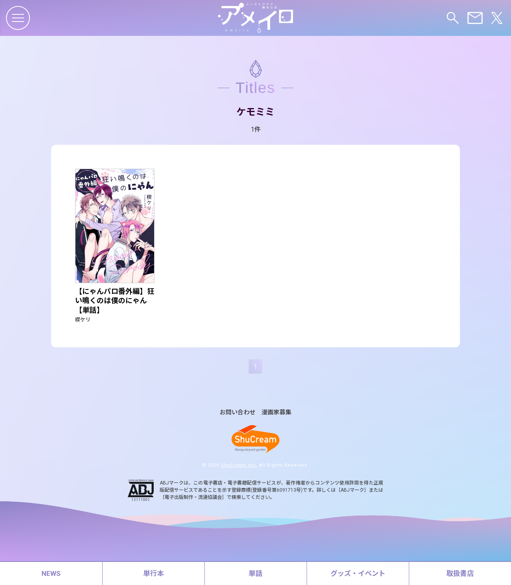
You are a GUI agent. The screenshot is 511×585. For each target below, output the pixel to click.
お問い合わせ (238, 413)
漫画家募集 (276, 413)
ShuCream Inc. (239, 465)
